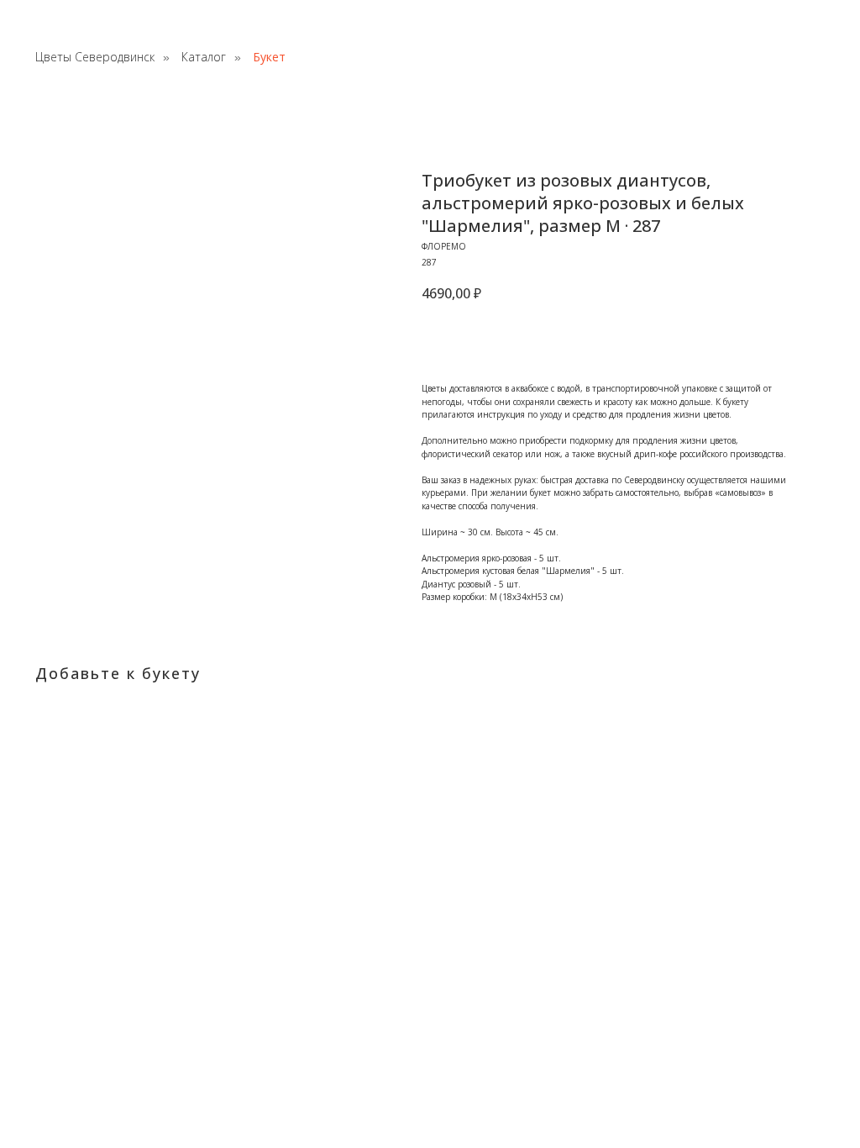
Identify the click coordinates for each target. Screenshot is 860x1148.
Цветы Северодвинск (95, 57)
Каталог (203, 57)
